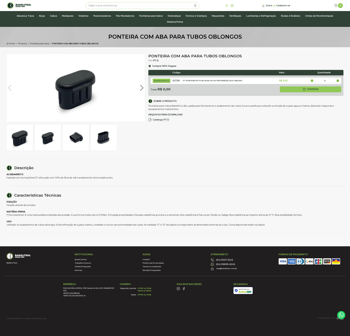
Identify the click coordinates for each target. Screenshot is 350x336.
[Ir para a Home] (33, 5)
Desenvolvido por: (326, 318)
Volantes (83, 16)
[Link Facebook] (226, 5)
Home (11, 43)
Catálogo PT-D (161, 119)
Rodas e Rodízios (290, 16)
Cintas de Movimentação (319, 16)
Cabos (53, 16)
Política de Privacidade (153, 263)
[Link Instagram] (232, 5)
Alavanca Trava (25, 16)
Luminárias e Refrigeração (261, 16)
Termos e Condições (152, 267)
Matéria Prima (175, 22)
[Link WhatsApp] (341, 315)
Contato (146, 259)
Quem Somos (81, 259)
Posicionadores (102, 16)
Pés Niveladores (125, 16)
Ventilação (235, 16)
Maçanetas (218, 16)
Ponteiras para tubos (151, 16)
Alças (42, 16)
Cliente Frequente (83, 267)
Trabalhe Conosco (83, 263)
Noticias (78, 270)
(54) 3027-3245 (224, 260)
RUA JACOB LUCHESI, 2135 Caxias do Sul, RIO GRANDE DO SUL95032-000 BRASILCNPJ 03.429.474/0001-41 (88, 292)
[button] (142, 88)
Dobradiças (174, 16)
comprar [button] (313, 89)
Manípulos (68, 16)
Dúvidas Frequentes (152, 270)
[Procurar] (195, 6)
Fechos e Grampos (196, 16)
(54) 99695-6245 (225, 264)
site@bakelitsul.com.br (226, 268)
